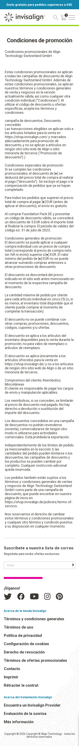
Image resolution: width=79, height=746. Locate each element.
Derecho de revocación (24, 652)
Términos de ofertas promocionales (35, 660)
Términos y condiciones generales (34, 619)
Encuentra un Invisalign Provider (32, 705)
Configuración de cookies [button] (26, 643)
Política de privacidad (23, 635)
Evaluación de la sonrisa (25, 713)
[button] (72, 17)
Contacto (12, 668)
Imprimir (11, 677)
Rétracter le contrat (21, 685)
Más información (19, 722)
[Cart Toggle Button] (63, 17)
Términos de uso (18, 627)
